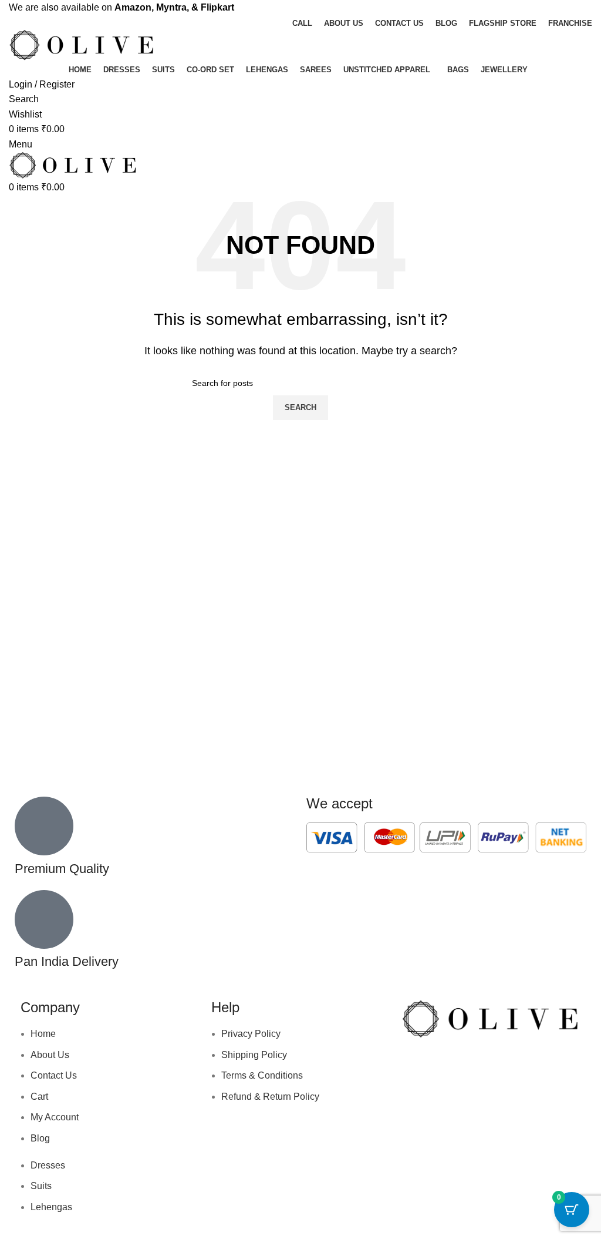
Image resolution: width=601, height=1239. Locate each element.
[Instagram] (447, 1065)
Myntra (171, 7)
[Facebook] (416, 1065)
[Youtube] (479, 1065)
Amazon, (134, 7)
